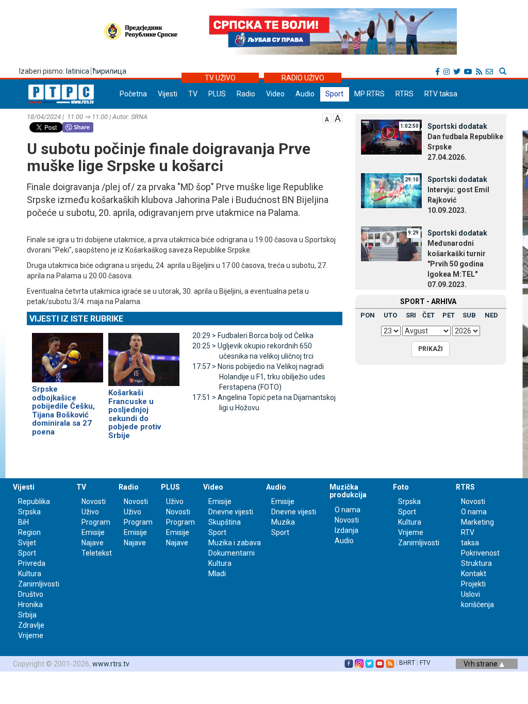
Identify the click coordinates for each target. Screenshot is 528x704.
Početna (133, 94)
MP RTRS (369, 94)
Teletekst (96, 553)
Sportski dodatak (457, 126)
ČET (428, 315)
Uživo (90, 512)
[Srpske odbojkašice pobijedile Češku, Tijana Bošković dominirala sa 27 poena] (67, 353)
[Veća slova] (337, 117)
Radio (246, 94)
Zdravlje (31, 625)
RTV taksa (440, 94)
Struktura (476, 563)
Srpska (409, 501)
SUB (469, 315)
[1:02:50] (391, 136)
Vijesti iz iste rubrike (76, 319)
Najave (92, 543)
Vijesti (167, 94)
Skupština (224, 522)
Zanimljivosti (38, 584)
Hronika (30, 604)
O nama (347, 510)
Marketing (477, 522)
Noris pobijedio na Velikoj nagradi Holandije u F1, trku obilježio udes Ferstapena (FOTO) (258, 376)
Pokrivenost (480, 553)
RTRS (404, 94)
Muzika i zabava (234, 543)
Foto (401, 487)
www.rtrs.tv (110, 664)
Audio (305, 94)
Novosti (93, 501)
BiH (23, 522)
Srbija (27, 615)
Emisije (93, 532)
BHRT (407, 662)
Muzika (283, 522)
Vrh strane (481, 664)
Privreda (31, 563)
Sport (334, 94)
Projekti (473, 584)
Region (29, 532)
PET (448, 315)
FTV (425, 662)
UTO (390, 315)
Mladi (217, 573)
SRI (411, 315)
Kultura (29, 573)
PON (367, 315)
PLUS (217, 94)
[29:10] (391, 190)
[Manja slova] (327, 117)
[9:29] (391, 243)
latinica (77, 71)
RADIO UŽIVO (303, 78)
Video (275, 94)
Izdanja (346, 530)
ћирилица (109, 71)
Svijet (27, 543)
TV (192, 94)
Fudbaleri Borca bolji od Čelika (253, 335)
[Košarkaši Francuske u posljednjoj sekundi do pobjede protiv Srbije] (143, 355)
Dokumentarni (231, 553)
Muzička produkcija (348, 491)
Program (95, 522)
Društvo (30, 594)
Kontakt (473, 573)
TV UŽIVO (220, 78)
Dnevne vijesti (230, 512)
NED (491, 315)
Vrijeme (30, 635)
